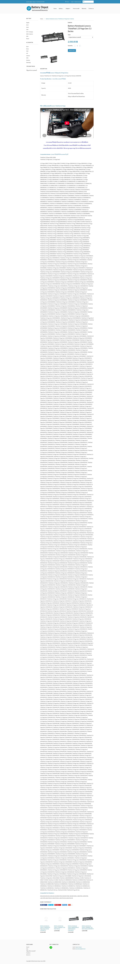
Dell (27, 29)
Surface (28, 60)
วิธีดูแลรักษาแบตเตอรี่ (31, 70)
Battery (61, 8)
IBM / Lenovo (29, 34)
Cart (68, 1)
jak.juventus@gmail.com (80, 948)
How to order (76, 8)
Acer (27, 25)
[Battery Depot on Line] (50, 948)
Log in (72, 1)
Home (55, 8)
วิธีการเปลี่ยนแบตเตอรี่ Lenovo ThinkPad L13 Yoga (52, 105)
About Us (28, 954)
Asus (27, 27)
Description (43, 68)
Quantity (70, 45)
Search (27, 947)
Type (69, 34)
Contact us (91, 8)
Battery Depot (37, 961)
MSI (27, 36)
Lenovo (28, 55)
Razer (27, 38)
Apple (27, 22)
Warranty (84, 8)
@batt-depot (33, 1)
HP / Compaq (29, 31)
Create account (77, 1)
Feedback (28, 952)
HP (27, 53)
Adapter (68, 8)
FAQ (27, 949)
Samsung (28, 62)
